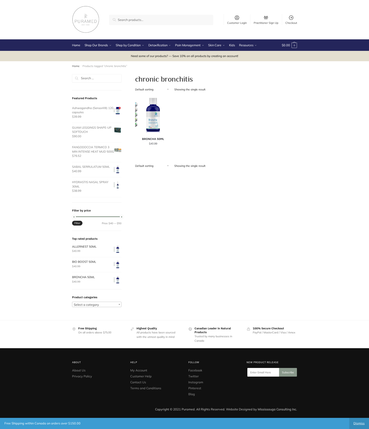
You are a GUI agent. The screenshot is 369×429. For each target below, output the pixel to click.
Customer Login (237, 23)
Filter (77, 223)
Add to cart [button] (153, 152)
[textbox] (96, 304)
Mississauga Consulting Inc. (277, 409)
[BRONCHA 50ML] (153, 115)
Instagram (195, 382)
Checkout (291, 23)
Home (76, 66)
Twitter (193, 376)
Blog (191, 394)
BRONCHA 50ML (153, 139)
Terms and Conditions (145, 388)
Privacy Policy (82, 376)
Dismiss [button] (359, 423)
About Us (79, 370)
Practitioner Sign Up (266, 22)
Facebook (195, 370)
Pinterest (195, 388)
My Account (138, 370)
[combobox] (96, 304)
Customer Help (141, 376)
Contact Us (138, 382)
